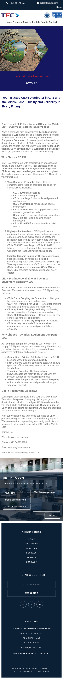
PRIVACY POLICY (42, 671)
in (23, 604)
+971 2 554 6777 (31, 643)
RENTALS (31, 553)
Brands (44, 22)
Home (9, 22)
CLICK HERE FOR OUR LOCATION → (31, 654)
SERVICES (31, 548)
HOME (31, 539)
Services (27, 22)
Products (17, 22)
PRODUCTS (31, 544)
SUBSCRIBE (31, 593)
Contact (53, 22)
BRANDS (31, 557)
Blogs (59, 7)
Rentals (36, 22)
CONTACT (31, 562)
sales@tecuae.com (31, 648)
